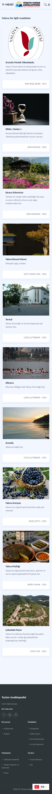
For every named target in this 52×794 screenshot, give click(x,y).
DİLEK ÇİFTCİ (34, 521)
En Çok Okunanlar (37, 744)
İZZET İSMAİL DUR (32, 274)
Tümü (6, 773)
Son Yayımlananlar (37, 739)
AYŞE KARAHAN (33, 214)
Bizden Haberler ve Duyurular (10, 766)
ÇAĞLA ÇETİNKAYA (32, 338)
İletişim (7, 734)
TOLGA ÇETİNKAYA (32, 458)
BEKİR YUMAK (34, 585)
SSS (31, 765)
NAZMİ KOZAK (33, 147)
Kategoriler (34, 729)
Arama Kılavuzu (36, 760)
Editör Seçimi (35, 734)
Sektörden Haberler (11, 760)
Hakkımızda (8, 729)
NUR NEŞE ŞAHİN (32, 84)
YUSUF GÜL (35, 651)
